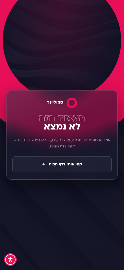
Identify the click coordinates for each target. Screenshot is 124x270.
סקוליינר (55, 103)
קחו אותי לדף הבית (62, 164)
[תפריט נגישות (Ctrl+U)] (10, 259)
